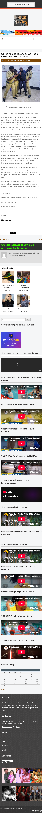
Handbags (5, 745)
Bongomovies (6, 43)
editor (29, 60)
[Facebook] (38, 811)
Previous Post (5, 239)
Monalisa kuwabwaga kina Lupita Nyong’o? (24, 287)
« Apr (3, 689)
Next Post (38, 239)
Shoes (3, 737)
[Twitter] (36, 811)
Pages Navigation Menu (22, 5)
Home (5, 39)
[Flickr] (41, 811)
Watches (4, 732)
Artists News (15, 39)
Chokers (4, 741)
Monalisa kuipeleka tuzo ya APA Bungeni (8, 287)
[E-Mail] (33, 811)
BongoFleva (28, 39)
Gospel (18, 43)
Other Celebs (28, 43)
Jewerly (4, 750)
